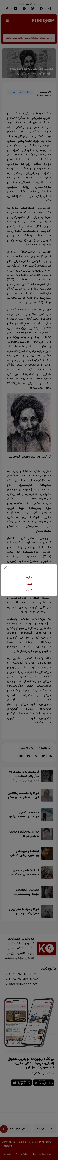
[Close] (5, 567)
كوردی (29, 584)
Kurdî (29, 590)
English (29, 577)
